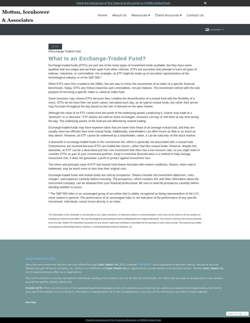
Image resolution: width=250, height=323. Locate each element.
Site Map (30, 302)
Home (102, 15)
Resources (139, 15)
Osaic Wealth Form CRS (40, 258)
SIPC (149, 264)
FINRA (141, 264)
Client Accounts (167, 15)
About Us (119, 15)
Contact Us (195, 15)
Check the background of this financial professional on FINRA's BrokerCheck (123, 3)
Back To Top (236, 313)
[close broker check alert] (205, 3)
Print (55, 46)
